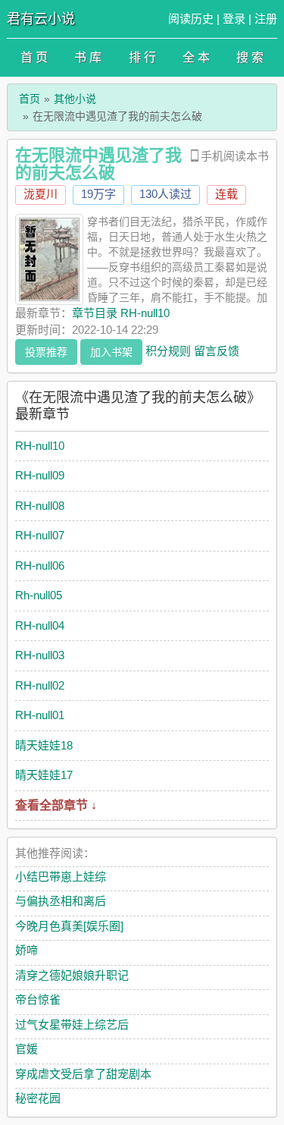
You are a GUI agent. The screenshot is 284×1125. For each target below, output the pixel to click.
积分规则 (168, 350)
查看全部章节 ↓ (56, 805)
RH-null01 (39, 715)
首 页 (34, 57)
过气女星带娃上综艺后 (72, 1024)
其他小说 (75, 99)
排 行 (142, 57)
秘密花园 (38, 1098)
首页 (29, 99)
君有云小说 (41, 19)
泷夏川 (40, 193)
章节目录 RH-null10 (121, 312)
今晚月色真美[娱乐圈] (69, 925)
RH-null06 (39, 565)
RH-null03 (39, 655)
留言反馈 (216, 350)
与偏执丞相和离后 (60, 900)
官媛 (26, 1048)
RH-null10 (39, 445)
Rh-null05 (38, 595)
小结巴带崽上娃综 (60, 876)
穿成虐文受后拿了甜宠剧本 (83, 1073)
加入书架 (111, 352)
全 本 (196, 57)
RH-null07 (39, 535)
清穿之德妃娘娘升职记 (72, 975)
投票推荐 (46, 352)
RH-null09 (39, 475)
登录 (234, 18)
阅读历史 (191, 18)
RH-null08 (39, 505)
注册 (265, 18)
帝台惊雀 (38, 999)
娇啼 (26, 950)
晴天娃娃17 (44, 774)
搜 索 (250, 57)
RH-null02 (39, 685)
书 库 (87, 57)
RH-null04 (39, 625)
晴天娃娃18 (44, 745)
